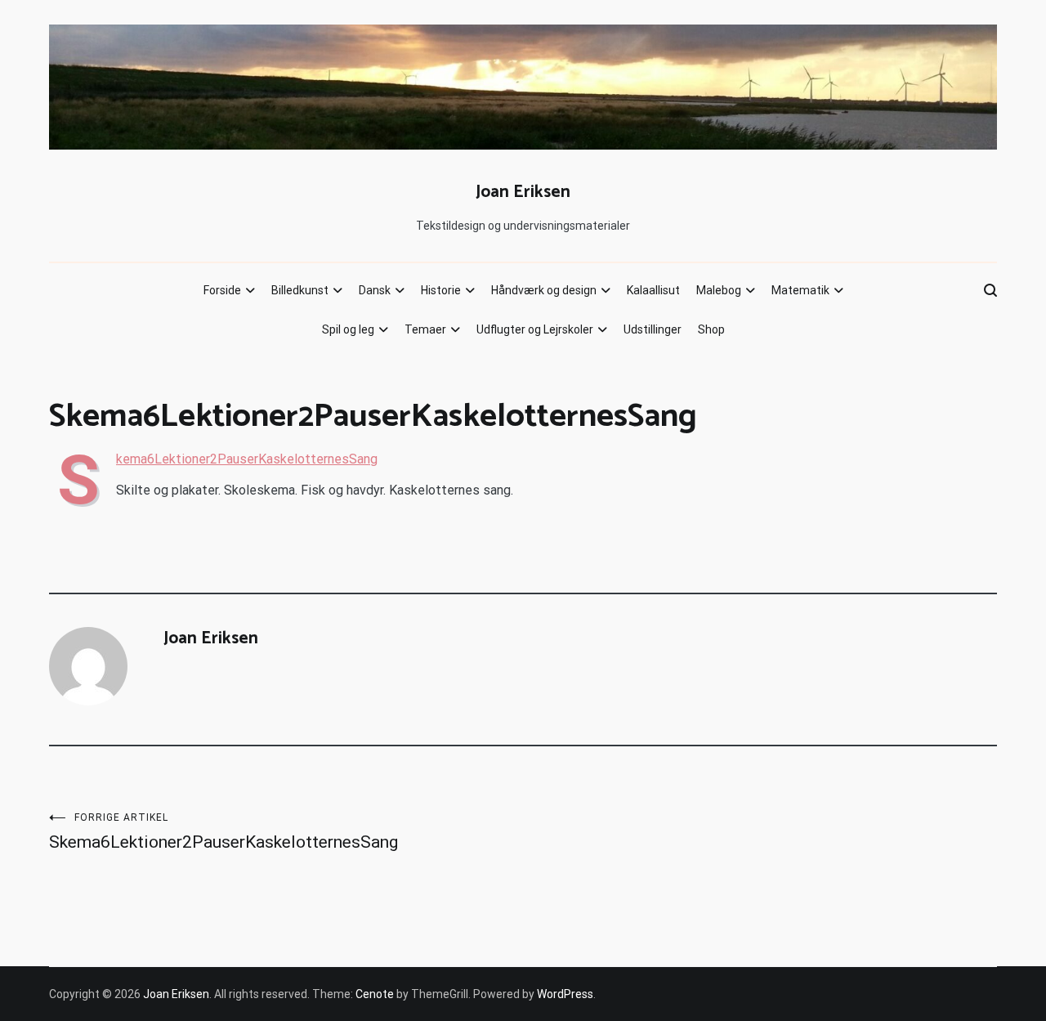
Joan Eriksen (523, 192)
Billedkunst (300, 290)
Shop (711, 329)
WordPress (565, 994)
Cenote (374, 994)
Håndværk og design (544, 290)
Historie (441, 290)
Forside (222, 290)
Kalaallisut (653, 290)
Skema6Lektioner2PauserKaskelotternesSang (223, 832)
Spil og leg (348, 329)
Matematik (800, 290)
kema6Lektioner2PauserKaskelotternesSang (247, 459)
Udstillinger (653, 329)
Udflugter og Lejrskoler (534, 329)
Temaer (425, 329)
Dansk (375, 290)
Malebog (718, 290)
